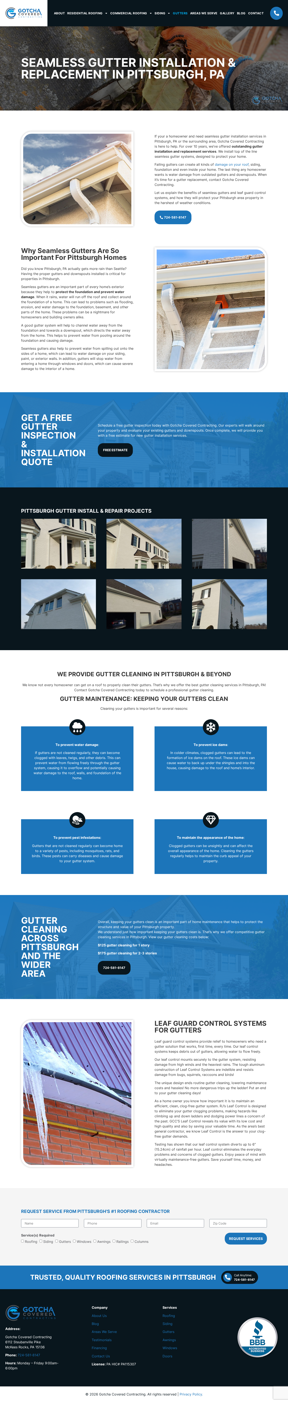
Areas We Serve (204, 13)
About (59, 13)
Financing (99, 1348)
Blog (241, 13)
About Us (99, 1316)
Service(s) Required (37, 1235)
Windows (84, 1241)
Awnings (103, 1241)
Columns (141, 1241)
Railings (122, 1241)
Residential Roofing (85, 13)
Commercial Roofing (128, 13)
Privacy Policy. (191, 1394)
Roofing (31, 1241)
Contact (256, 13)
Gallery (227, 13)
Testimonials (102, 1340)
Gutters (180, 13)
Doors (167, 1356)
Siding (160, 13)
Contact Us (101, 1356)
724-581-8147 (29, 1355)
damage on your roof (232, 164)
